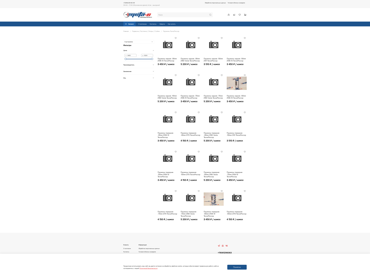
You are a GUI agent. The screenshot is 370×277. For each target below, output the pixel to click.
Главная (126, 31)
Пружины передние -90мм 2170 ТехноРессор (236, 213)
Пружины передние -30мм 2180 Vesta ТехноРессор (211, 135)
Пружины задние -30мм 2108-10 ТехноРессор (167, 59)
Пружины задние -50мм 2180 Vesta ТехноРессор (167, 97)
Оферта (162, 24)
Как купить (171, 24)
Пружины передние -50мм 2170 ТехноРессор (190, 173)
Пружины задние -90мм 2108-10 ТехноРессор (236, 97)
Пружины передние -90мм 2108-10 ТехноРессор (211, 214)
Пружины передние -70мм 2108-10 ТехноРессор (234, 174)
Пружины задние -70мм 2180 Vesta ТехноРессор (213, 97)
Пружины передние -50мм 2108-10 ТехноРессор (165, 174)
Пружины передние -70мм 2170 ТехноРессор (167, 213)
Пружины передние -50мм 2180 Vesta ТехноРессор (211, 174)
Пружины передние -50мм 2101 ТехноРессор (236, 134)
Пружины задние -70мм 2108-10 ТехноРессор (190, 97)
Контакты (153, 24)
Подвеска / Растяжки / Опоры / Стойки (146, 31)
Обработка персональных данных (215, 3)
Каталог (131, 24)
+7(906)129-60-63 (129, 3)
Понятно (237, 267)
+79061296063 (225, 252)
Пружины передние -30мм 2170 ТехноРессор (190, 134)
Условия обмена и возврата (236, 3)
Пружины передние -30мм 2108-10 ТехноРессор (165, 135)
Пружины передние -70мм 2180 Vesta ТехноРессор (188, 214)
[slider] (125, 58)
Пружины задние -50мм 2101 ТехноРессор (213, 59)
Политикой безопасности (148, 268)
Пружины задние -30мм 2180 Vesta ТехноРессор (190, 59)
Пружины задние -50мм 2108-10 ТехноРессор (236, 59)
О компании (142, 24)
